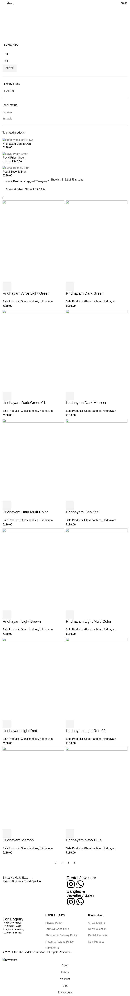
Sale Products (11, 301)
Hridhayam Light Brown (17, 143)
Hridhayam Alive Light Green (26, 293)
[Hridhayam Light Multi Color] (96, 569)
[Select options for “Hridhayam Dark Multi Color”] (7, 505)
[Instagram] (71, 884)
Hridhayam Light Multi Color (88, 621)
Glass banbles (29, 301)
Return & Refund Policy (59, 941)
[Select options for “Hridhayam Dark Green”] (70, 286)
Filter (10, 68)
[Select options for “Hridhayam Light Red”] (7, 724)
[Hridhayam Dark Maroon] (96, 350)
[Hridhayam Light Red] (33, 678)
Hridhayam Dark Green (85, 293)
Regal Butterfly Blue (15, 171)
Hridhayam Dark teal (82, 512)
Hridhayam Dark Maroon (86, 403)
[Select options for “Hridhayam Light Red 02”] (70, 724)
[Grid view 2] (49, 189)
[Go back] (7, 11)
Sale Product (96, 941)
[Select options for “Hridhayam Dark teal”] (70, 505)
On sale (7, 112)
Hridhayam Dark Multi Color (25, 512)
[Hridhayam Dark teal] (96, 459)
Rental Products (97, 935)
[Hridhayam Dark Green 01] (33, 350)
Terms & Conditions (57, 929)
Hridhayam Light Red (20, 731)
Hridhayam (46, 301)
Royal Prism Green (14, 157)
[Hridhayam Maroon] (33, 787)
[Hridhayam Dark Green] (96, 241)
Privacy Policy (53, 922)
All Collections (96, 922)
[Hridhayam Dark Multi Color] (33, 459)
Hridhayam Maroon (18, 840)
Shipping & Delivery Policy (61, 935)
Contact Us (52, 947)
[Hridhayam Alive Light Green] (33, 241)
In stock (7, 118)
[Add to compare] (25, 286)
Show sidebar (14, 189)
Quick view (16, 286)
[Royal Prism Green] (15, 153)
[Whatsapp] (80, 884)
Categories (10, 27)
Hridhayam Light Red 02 (85, 731)
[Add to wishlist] (34, 286)
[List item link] (22, 924)
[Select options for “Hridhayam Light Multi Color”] (70, 614)
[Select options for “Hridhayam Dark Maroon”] (70, 396)
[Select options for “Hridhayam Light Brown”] (7, 614)
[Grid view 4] (62, 189)
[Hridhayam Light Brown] (18, 139)
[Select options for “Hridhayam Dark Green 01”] (7, 396)
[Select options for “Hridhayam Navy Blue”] (70, 833)
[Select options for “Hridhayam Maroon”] (7, 833)
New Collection (97, 929)
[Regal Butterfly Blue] (16, 167)
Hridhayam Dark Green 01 (24, 403)
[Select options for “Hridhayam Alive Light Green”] (7, 286)
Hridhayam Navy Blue (84, 840)
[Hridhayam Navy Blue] (96, 787)
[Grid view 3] (56, 189)
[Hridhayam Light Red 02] (96, 678)
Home (6, 181)
